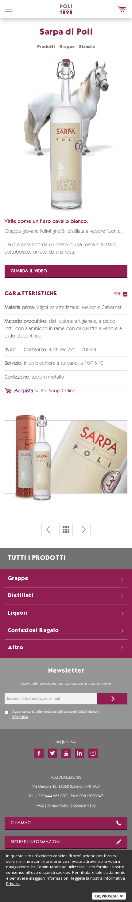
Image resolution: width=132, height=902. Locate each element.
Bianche (87, 47)
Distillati (20, 595)
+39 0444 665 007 (51, 796)
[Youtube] (66, 753)
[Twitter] (52, 753)
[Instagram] (93, 753)
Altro (15, 647)
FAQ (40, 806)
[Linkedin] (79, 753)
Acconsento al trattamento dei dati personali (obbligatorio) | (56, 714)
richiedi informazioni (36, 842)
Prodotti (46, 47)
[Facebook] (39, 753)
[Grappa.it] (122, 9)
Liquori (18, 613)
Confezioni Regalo (33, 630)
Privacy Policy (58, 806)
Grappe (67, 47)
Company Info (84, 806)
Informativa (20, 717)
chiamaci (21, 823)
